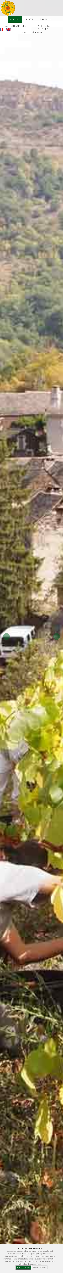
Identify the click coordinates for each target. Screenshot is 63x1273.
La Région (45, 19)
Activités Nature (15, 25)
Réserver (36, 32)
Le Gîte (29, 19)
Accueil (15, 19)
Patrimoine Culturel (43, 27)
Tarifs (22, 32)
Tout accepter (23, 1267)
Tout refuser (39, 1267)
